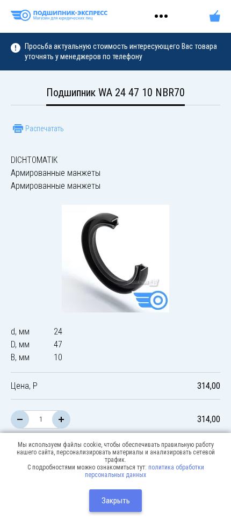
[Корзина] (215, 16)
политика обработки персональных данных (144, 471)
